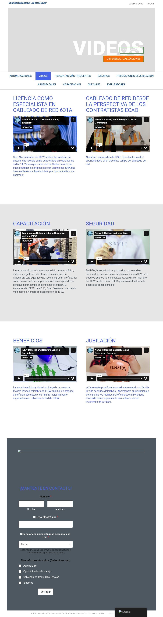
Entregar (46, 591)
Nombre (31, 509)
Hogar (150, 4)
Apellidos (60, 509)
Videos (43, 75)
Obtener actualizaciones (123, 58)
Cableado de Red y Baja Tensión (41, 577)
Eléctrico (28, 582)
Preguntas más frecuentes (73, 75)
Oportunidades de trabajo (37, 571)
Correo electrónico (45, 517)
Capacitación (72, 84)
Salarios (104, 75)
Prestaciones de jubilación (135, 75)
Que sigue (94, 84)
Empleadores (116, 84)
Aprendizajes (47, 84)
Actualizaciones (21, 75)
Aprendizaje (30, 565)
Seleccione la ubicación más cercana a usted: (45, 536)
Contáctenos (136, 4)
